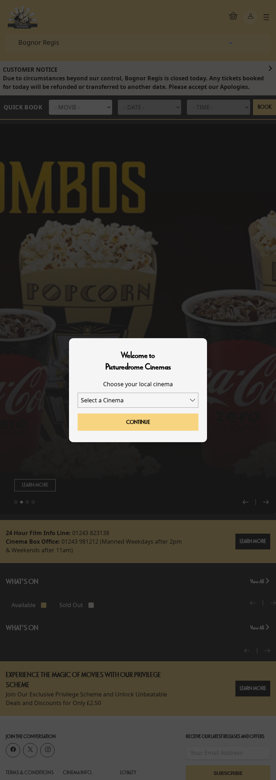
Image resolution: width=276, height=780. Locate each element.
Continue (138, 422)
